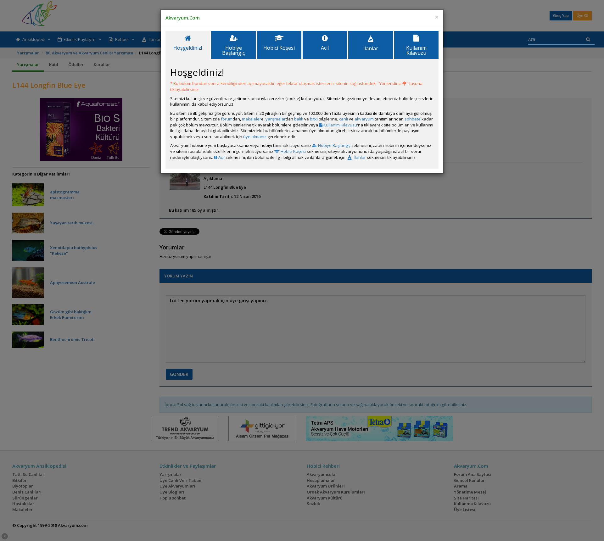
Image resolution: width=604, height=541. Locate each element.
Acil (221, 157)
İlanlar (359, 157)
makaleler (251, 119)
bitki (314, 119)
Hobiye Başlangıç (333, 145)
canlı (343, 119)
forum (226, 119)
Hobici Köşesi (293, 151)
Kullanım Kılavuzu (339, 125)
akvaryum (364, 119)
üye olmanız (254, 136)
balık (298, 119)
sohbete (413, 119)
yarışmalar (276, 119)
